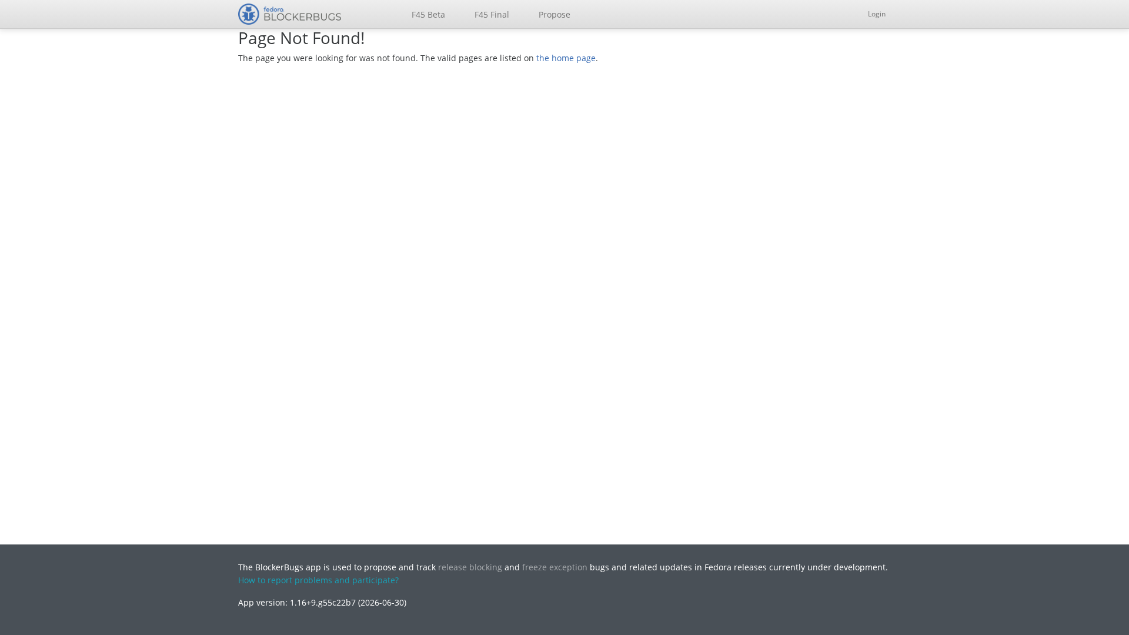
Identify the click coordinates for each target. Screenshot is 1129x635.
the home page (566, 57)
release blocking (470, 567)
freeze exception (554, 567)
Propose (554, 14)
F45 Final (492, 14)
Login (877, 14)
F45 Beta (428, 14)
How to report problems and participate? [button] (318, 580)
